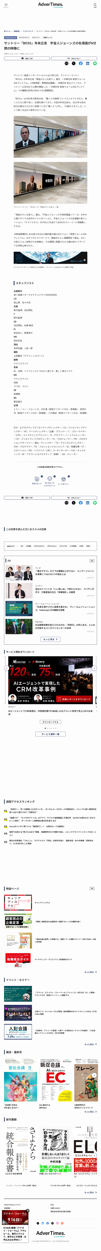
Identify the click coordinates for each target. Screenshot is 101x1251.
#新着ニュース (47, 37)
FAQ (52, 1204)
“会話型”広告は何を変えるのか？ (11, 1106)
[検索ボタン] (95, 6)
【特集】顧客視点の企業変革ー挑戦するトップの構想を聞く (58, 921)
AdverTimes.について (12, 1204)
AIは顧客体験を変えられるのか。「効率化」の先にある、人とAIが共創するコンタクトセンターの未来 (65, 626)
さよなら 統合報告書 (13, 1173)
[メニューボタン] (6, 6)
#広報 (81, 546)
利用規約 (7, 1208)
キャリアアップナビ (42, 902)
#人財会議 (73, 546)
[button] (67, 63)
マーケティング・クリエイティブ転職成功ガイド (53, 959)
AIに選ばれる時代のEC (44, 1106)
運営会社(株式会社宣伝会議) (60, 1211)
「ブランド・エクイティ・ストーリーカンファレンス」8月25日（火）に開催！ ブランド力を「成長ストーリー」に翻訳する (66, 993)
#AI (22, 546)
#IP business (51, 546)
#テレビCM (63, 546)
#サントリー (36, 37)
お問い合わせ (55, 1208)
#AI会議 (28, 546)
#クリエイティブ (24, 37)
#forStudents (39, 546)
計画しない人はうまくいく (50, 1173)
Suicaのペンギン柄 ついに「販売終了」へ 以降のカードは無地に (37, 826)
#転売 (88, 546)
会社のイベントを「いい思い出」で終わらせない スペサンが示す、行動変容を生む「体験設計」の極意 (64, 590)
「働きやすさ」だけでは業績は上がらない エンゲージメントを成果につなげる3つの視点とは (64, 572)
